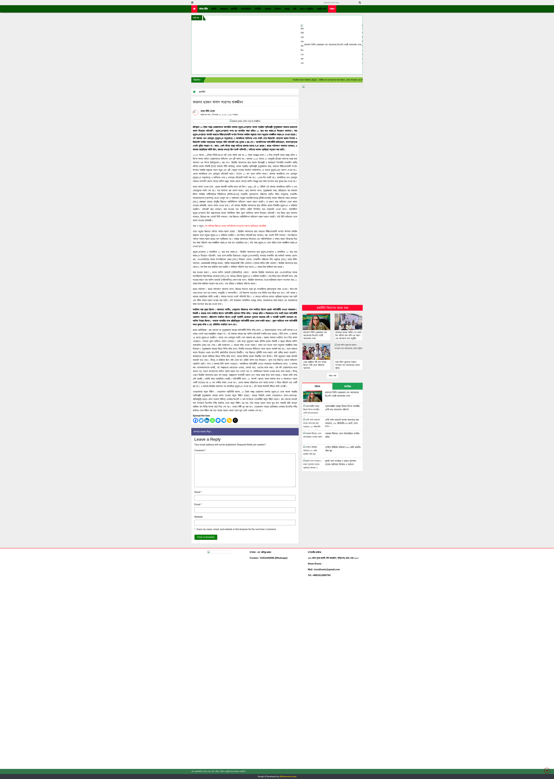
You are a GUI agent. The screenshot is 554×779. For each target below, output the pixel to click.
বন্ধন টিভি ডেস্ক (207, 111)
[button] (214, 9)
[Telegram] (223, 420)
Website (198, 517)
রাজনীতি (202, 91)
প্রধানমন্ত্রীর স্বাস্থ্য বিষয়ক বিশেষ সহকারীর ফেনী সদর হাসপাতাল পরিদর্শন (348, 44)
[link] (332, 9)
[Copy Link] (229, 420)
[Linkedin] (206, 420)
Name (198, 492)
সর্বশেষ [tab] (317, 386)
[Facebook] (195, 420)
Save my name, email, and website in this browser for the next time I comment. (236, 529)
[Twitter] (201, 420)
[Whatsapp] (212, 420)
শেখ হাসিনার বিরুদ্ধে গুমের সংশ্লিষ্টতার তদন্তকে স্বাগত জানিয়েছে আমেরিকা (235, 225)
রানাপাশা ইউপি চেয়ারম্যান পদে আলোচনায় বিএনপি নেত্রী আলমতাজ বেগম (286, 44)
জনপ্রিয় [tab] (347, 386)
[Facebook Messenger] (218, 420)
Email (198, 504)
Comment (200, 450)
